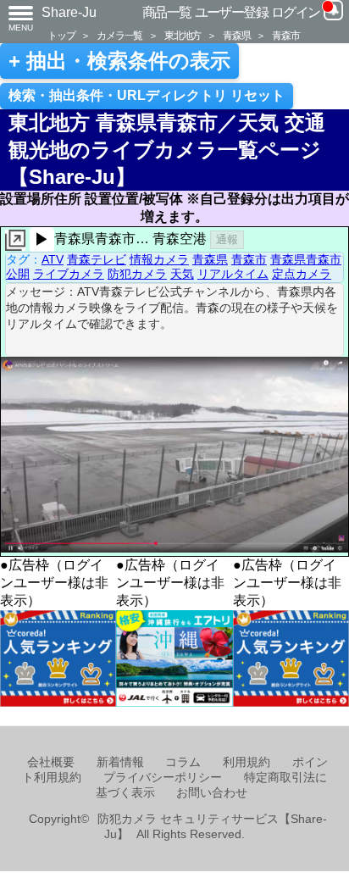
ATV (53, 259)
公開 (18, 274)
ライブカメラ (68, 274)
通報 (227, 239)
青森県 (236, 35)
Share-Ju (69, 12)
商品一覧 (166, 12)
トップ (61, 35)
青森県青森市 (305, 259)
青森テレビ (96, 259)
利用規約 (246, 762)
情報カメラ (159, 259)
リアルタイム (233, 274)
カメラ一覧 (119, 35)
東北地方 (182, 35)
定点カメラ (301, 274)
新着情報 (120, 762)
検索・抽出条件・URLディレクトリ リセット (146, 95)
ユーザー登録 (232, 12)
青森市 (285, 35)
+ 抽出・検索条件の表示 (119, 61)
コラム (183, 762)
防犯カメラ (137, 274)
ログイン (295, 12)
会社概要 (51, 762)
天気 (182, 274)
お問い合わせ (211, 792)
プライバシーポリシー (162, 777)
